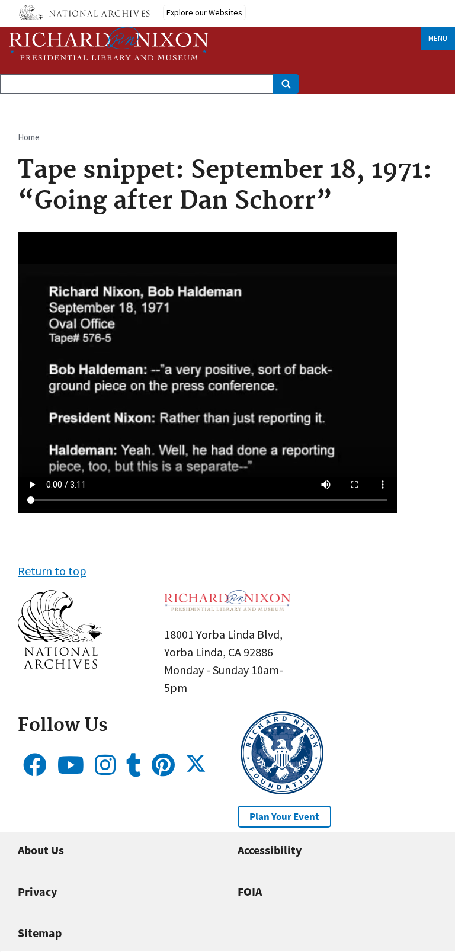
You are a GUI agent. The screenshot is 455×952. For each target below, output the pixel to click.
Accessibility (270, 849)
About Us (41, 849)
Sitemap (40, 932)
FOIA (250, 891)
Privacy (37, 891)
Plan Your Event (284, 816)
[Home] (109, 43)
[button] (60, 664)
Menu (437, 38)
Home (29, 137)
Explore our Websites (204, 12)
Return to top (52, 570)
